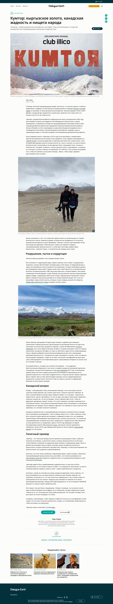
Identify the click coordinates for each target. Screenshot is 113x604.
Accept (80, 601)
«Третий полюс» (31, 141)
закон (55, 425)
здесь (53, 507)
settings (70, 601)
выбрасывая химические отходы (37, 282)
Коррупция (67, 540)
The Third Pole (15, 570)
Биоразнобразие (40, 570)
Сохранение (61, 570)
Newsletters (93, 6)
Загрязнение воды (55, 540)
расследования (62, 370)
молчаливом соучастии (34, 458)
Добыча (44, 540)
